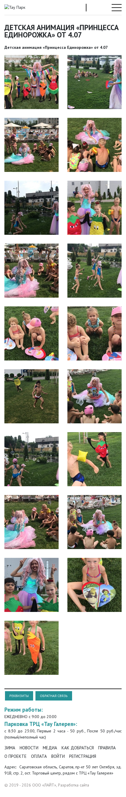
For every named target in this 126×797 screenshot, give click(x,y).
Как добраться (78, 748)
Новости (29, 748)
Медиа (50, 748)
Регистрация (82, 756)
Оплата (39, 756)
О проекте (15, 756)
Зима (9, 748)
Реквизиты (19, 696)
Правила (107, 748)
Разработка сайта (73, 785)
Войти (58, 756)
